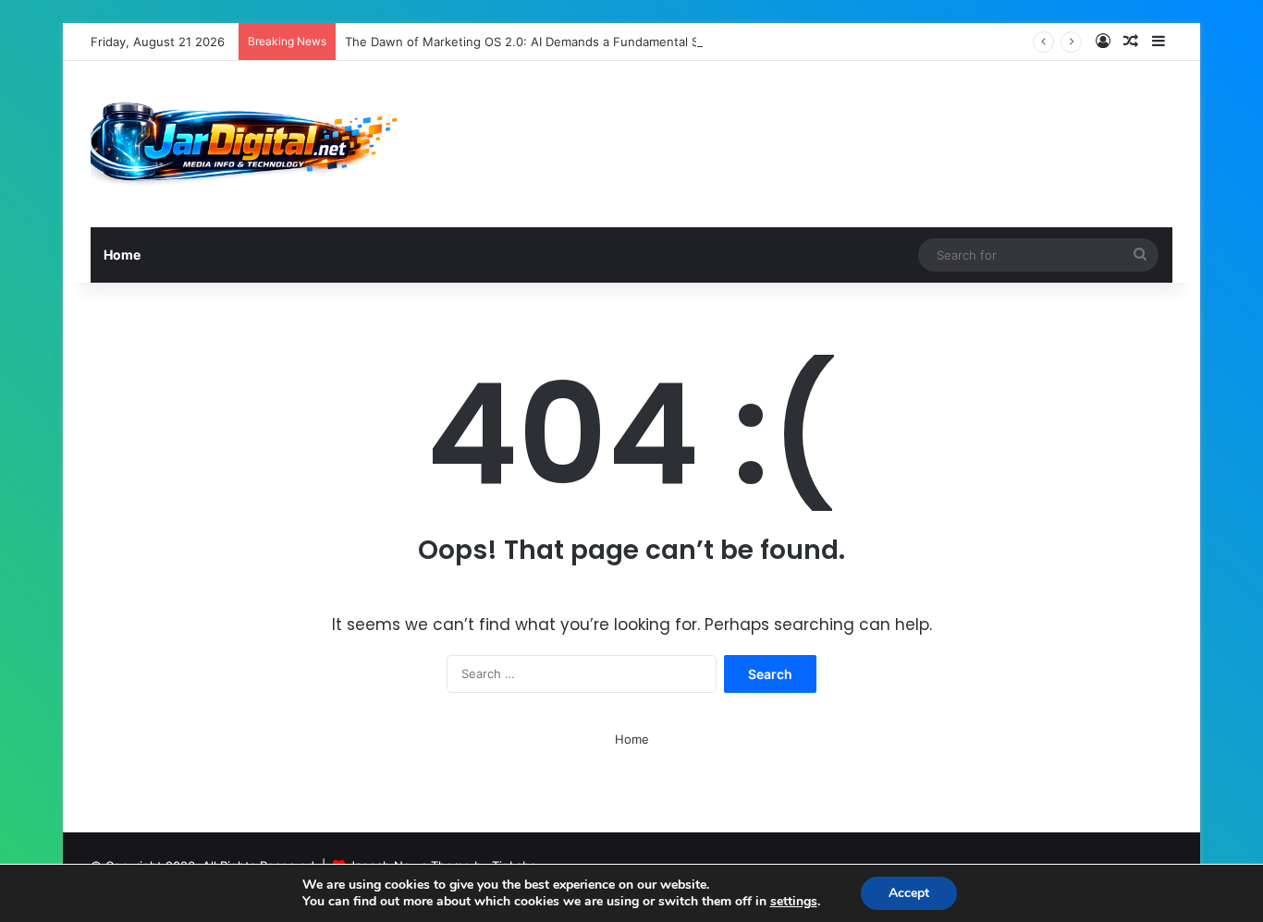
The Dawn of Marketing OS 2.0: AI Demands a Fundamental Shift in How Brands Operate (601, 41)
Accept (909, 893)
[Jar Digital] (250, 144)
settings (793, 901)
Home (122, 254)
